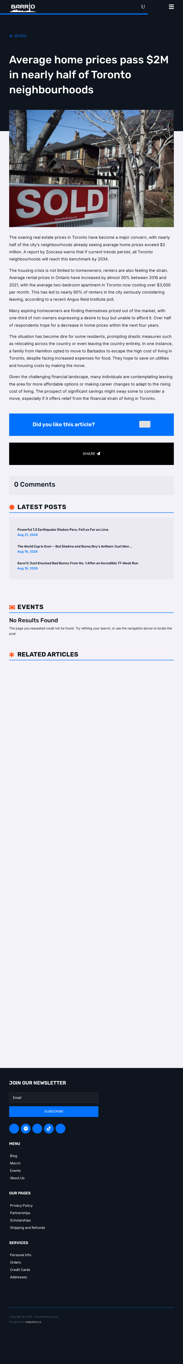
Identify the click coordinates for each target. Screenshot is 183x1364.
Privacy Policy (21, 1205)
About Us (17, 1178)
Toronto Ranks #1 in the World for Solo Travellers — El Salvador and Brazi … (90, 932)
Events (15, 1170)
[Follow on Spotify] (26, 1129)
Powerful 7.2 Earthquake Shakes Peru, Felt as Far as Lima (62, 530)
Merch (15, 1163)
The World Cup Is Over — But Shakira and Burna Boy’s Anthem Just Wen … (74, 546)
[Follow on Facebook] (14, 1129)
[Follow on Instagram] (37, 1129)
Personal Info (20, 1255)
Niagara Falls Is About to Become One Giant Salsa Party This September (90, 800)
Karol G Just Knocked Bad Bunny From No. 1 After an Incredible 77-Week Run (77, 563)
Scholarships (20, 1220)
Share (89, 454)
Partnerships (20, 1213)
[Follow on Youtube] (60, 1129)
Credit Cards (20, 1270)
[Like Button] (144, 424)
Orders (15, 1262)
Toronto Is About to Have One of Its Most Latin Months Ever (77, 672)
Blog (13, 1156)
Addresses (18, 1277)
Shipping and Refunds (27, 1227)
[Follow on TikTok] (49, 1129)
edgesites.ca (33, 1322)
